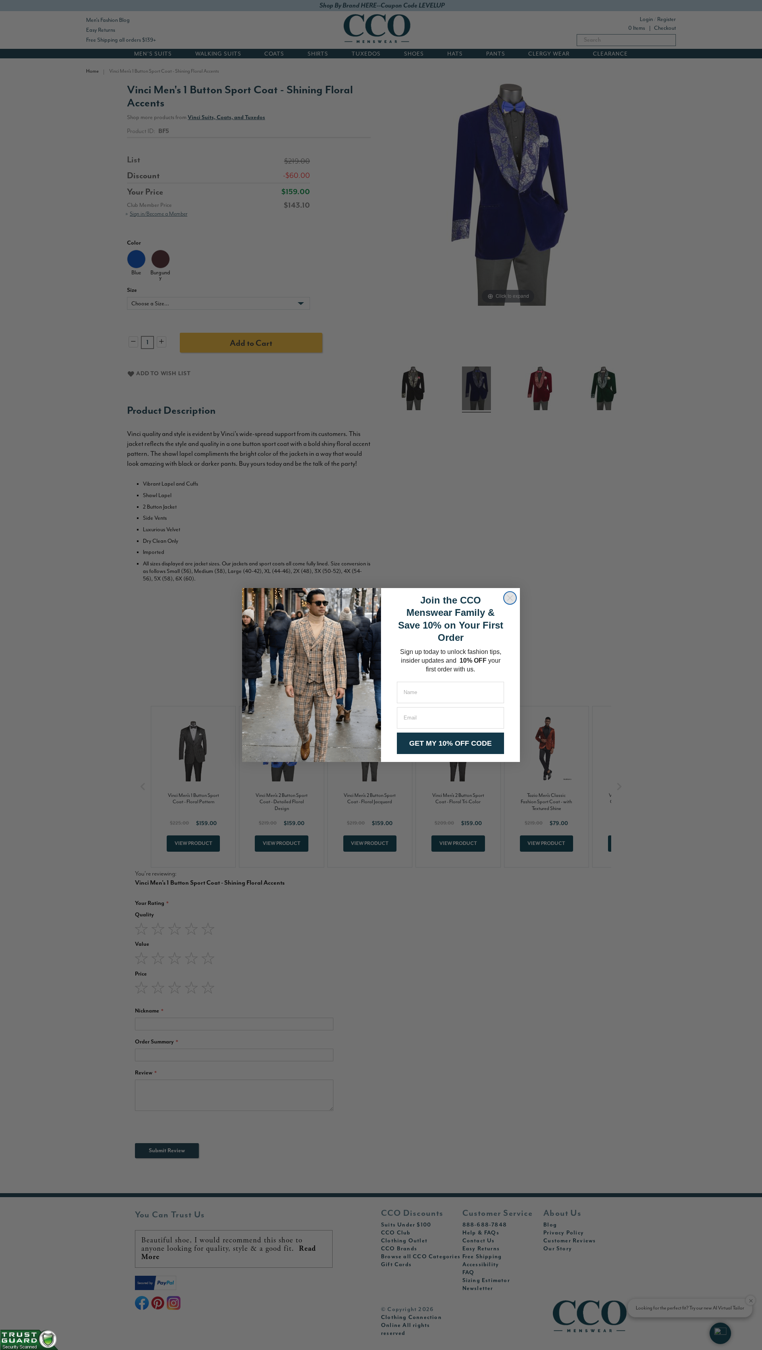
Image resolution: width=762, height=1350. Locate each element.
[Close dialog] (510, 598)
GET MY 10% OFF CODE (450, 743)
